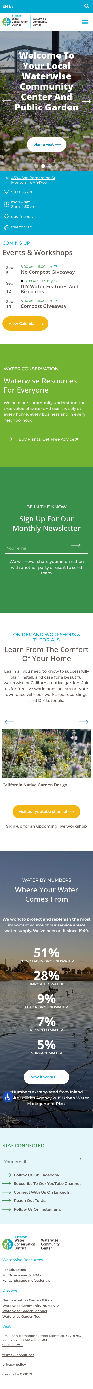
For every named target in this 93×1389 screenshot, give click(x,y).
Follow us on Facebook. (37, 1175)
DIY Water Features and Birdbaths (49, 289)
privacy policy (14, 1364)
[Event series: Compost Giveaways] (55, 266)
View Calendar (22, 323)
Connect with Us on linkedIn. (42, 1192)
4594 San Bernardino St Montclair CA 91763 (33, 180)
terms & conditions (18, 1355)
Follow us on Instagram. (37, 1209)
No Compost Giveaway (48, 272)
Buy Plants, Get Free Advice (46, 439)
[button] (85, 21)
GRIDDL (26, 1374)
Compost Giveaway (44, 306)
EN (5, 6)
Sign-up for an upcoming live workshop (46, 826)
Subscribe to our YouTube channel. (47, 1183)
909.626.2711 (22, 192)
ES (11, 6)
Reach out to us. (30, 1200)
